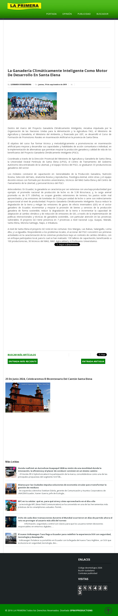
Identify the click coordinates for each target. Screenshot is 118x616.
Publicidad (84, 13)
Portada (51, 13)
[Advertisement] (59, 44)
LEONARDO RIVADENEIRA (21, 84)
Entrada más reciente (23, 361)
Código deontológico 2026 (90, 567)
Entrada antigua (93, 361)
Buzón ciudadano (86, 570)
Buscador (102, 13)
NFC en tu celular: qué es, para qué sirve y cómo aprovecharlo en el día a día (56, 501)
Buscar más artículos (22, 354)
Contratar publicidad (87, 573)
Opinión (67, 13)
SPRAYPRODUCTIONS (81, 610)
